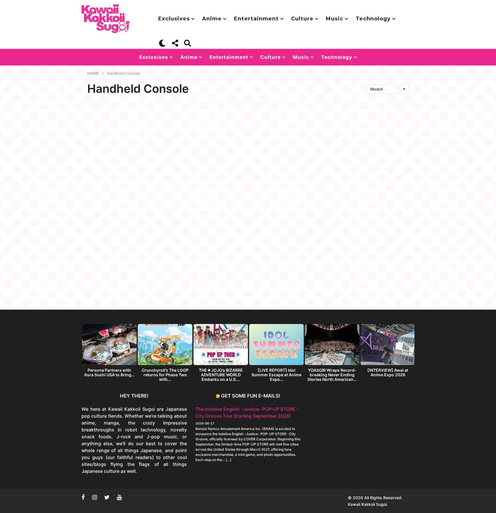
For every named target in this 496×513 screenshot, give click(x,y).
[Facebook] (83, 497)
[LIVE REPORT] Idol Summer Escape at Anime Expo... (276, 375)
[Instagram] (94, 497)
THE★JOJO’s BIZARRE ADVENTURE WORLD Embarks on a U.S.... (221, 375)
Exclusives (174, 19)
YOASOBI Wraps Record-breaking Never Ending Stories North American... (332, 375)
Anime (212, 19)
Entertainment (256, 19)
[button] (162, 43)
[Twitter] (107, 497)
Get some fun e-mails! (250, 396)
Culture (302, 19)
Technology (373, 19)
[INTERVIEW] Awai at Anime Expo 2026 (387, 372)
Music (334, 19)
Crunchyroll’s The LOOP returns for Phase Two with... (165, 375)
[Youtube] (119, 497)
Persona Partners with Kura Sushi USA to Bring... (109, 372)
